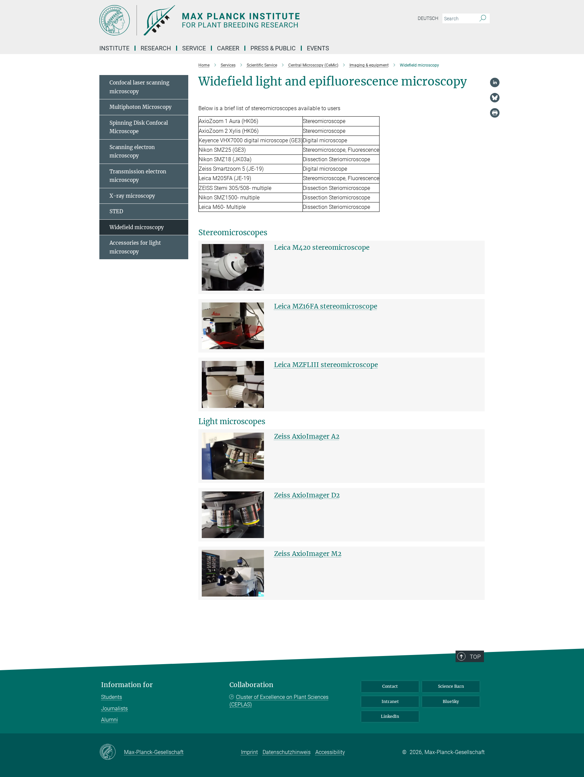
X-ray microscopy (132, 196)
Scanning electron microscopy (132, 151)
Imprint (249, 752)
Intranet (390, 701)
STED (116, 211)
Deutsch (428, 18)
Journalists (114, 708)
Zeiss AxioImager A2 (306, 436)
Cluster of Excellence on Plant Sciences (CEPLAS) (278, 701)
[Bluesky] (495, 98)
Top (475, 656)
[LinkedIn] (495, 82)
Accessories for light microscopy (135, 247)
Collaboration (251, 685)
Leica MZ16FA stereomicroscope (325, 306)
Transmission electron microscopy (138, 176)
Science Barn (451, 686)
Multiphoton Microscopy (141, 107)
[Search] (483, 18)
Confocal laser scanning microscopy (139, 87)
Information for (127, 685)
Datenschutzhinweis (287, 752)
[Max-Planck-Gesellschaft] (111, 752)
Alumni (109, 720)
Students (111, 697)
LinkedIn (390, 716)
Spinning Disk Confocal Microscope (139, 127)
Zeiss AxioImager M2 (307, 554)
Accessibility (330, 752)
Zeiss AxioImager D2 (307, 495)
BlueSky (451, 701)
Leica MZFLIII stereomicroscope (326, 365)
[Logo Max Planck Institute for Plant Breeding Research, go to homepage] (226, 20)
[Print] (495, 113)
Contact (390, 686)
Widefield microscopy (137, 227)
